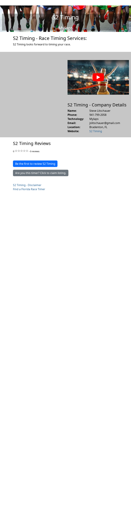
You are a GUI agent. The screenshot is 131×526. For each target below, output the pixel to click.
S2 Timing (95, 131)
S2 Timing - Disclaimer (27, 185)
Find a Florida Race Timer (29, 189)
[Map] (33, 94)
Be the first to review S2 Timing (35, 164)
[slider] (21, 150)
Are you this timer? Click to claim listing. (40, 173)
